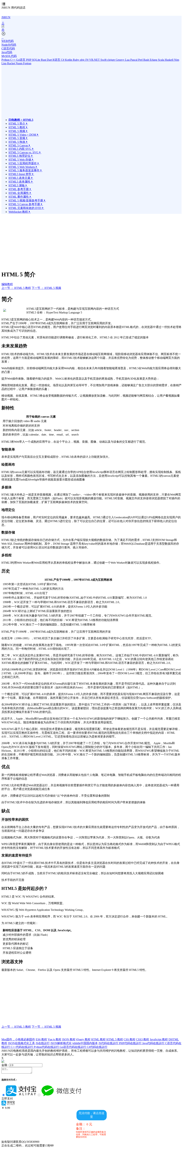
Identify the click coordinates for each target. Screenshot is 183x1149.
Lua (127, 59)
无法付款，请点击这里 (91, 1115)
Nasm (19, 63)
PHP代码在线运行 (130, 1043)
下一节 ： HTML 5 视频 (46, 287)
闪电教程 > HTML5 (21, 119)
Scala (161, 59)
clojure (111, 59)
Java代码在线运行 (153, 1043)
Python (5, 59)
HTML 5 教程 (114, 1039)
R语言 (57, 59)
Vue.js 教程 (54, 1039)
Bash (146, 59)
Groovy (120, 59)
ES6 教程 (41, 1039)
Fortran (27, 63)
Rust (44, 59)
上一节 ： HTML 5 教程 (16, 287)
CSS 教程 (129, 1039)
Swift (103, 59)
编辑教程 (7, 284)
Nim (176, 59)
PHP (29, 59)
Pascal (134, 59)
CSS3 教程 (142, 1039)
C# (63, 59)
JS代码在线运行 (108, 1043)
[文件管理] (91, 30)
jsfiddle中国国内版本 (85, 1043)
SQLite (36, 59)
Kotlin (69, 59)
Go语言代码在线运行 (73, 1046)
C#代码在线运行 (97, 1046)
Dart (50, 59)
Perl (140, 59)
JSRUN (5, 17)
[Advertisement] (40, 93)
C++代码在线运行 (22, 1046)
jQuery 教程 (83, 1039)
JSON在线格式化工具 (21, 1043)
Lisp (4, 63)
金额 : (5, 1065)
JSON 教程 (68, 1039)
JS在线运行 (43, 1043)
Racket (11, 63)
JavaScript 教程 (159, 1039)
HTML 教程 (98, 1039)
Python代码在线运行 (47, 1046)
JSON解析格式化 (61, 1043)
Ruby (76, 59)
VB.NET (94, 59)
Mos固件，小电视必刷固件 (18, 1039)
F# (87, 59)
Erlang (154, 59)
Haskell (169, 59)
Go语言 (21, 59)
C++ (13, 59)
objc (82, 59)
